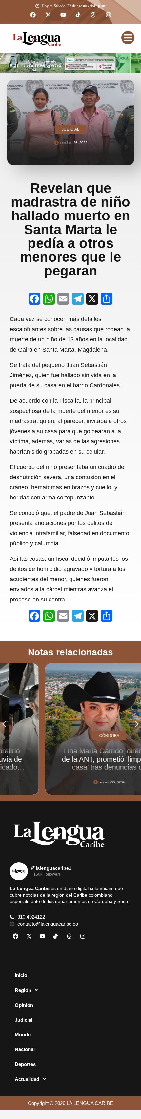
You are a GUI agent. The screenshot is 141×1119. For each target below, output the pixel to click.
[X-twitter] (47, 15)
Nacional (25, 1049)
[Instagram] (108, 15)
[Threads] (93, 15)
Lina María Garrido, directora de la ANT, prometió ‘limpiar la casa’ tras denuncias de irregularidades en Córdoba (82, 763)
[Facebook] (32, 15)
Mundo (23, 1034)
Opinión (24, 1005)
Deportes (25, 1064)
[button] (4, 724)
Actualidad (27, 1079)
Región (23, 990)
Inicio (21, 975)
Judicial (23, 1020)
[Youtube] (63, 15)
